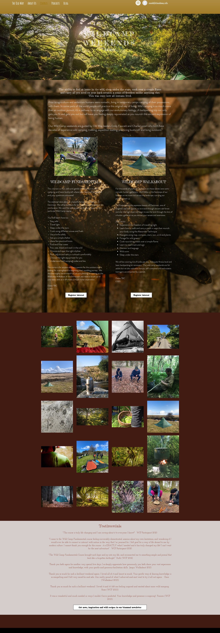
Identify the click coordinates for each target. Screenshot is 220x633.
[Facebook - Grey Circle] (144, 2)
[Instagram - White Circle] (138, 2)
